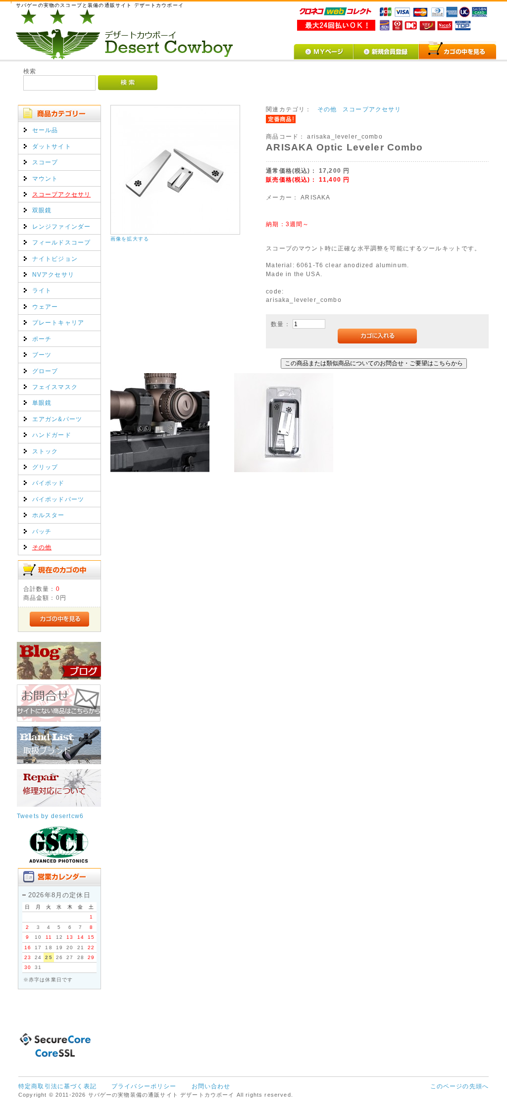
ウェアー (45, 306)
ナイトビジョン (55, 258)
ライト (41, 290)
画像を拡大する (129, 239)
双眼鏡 (41, 210)
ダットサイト (51, 146)
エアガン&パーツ (57, 419)
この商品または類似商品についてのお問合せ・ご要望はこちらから (374, 363)
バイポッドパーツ (58, 499)
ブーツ (41, 354)
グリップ (45, 467)
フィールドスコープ (61, 242)
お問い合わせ (211, 1086)
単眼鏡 (41, 402)
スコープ (45, 162)
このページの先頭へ (459, 1086)
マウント (45, 178)
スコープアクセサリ (61, 194)
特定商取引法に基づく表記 (57, 1086)
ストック (45, 451)
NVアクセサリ (53, 274)
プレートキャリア (58, 322)
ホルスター (48, 515)
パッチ (41, 531)
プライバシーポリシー (144, 1086)
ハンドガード (51, 435)
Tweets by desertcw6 (50, 816)
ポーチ (41, 339)
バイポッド (48, 483)
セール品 (45, 130)
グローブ (45, 371)
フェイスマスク (55, 387)
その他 (41, 547)
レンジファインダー (61, 226)
